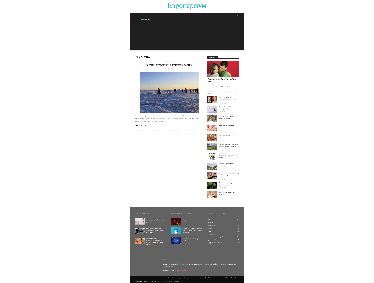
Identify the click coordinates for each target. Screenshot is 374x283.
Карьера (170, 15)
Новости (168, 61)
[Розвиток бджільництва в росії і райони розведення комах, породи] (212, 147)
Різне (220, 15)
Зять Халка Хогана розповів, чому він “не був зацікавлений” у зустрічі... (229, 175)
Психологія (188, 15)
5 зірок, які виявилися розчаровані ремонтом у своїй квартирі (227, 99)
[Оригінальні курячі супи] (212, 137)
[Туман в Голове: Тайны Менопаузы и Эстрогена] (212, 109)
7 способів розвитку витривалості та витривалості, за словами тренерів (156, 220)
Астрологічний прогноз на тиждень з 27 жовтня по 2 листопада (190, 240)
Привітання (198, 15)
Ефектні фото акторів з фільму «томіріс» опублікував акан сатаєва (228, 155)
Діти (149, 15)
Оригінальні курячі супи (226, 135)
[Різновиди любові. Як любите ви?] (223, 69)
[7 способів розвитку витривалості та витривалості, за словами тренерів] (140, 221)
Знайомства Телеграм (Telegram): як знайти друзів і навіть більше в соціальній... (193, 230)
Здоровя (156, 15)
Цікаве (143, 15)
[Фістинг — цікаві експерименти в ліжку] (176, 221)
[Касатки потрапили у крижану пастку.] (169, 92)
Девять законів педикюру (226, 125)
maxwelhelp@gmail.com (183, 270)
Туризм (207, 15)
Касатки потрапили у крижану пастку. (169, 64)
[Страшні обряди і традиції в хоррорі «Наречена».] (212, 118)
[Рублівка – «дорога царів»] (212, 166)
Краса (163, 15)
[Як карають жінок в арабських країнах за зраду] (212, 185)
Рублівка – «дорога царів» (226, 163)
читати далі (141, 125)
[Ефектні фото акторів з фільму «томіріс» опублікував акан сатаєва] (212, 156)
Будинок (178, 15)
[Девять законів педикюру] (212, 128)
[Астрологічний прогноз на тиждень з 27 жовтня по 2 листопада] (176, 240)
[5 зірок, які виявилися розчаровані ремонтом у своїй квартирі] (212, 99)
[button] (236, 15)
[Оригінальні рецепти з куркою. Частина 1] (212, 194)
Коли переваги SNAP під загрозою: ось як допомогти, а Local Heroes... (155, 230)
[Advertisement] (187, 36)
